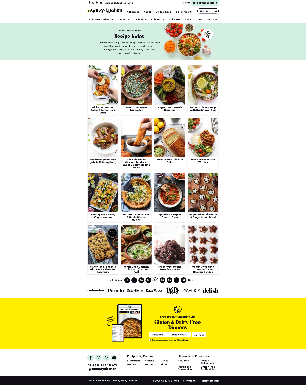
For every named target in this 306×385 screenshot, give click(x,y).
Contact (133, 380)
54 (169, 281)
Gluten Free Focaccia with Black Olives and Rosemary (103, 269)
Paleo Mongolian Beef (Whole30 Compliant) (103, 161)
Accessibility (103, 380)
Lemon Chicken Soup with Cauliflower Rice (203, 109)
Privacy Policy (119, 380)
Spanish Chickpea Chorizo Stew (169, 216)
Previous (117, 280)
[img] (89, 3)
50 (141, 281)
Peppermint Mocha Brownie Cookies (169, 268)
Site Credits (189, 380)
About (90, 380)
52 (155, 281)
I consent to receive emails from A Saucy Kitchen (170, 340)
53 (162, 281)
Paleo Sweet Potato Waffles (203, 161)
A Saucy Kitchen (104, 10)
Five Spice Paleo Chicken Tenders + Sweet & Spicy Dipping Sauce (136, 163)
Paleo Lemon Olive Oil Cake (170, 161)
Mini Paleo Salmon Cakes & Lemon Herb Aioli (103, 110)
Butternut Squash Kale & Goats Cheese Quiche (136, 217)
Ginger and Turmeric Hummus (170, 109)
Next (191, 280)
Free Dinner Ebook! (204, 2)
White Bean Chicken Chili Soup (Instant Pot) (136, 269)
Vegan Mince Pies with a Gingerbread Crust (203, 216)
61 (184, 281)
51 (148, 281)
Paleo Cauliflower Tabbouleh (136, 109)
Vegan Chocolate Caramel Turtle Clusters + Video (203, 269)
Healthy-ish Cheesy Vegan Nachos (103, 216)
